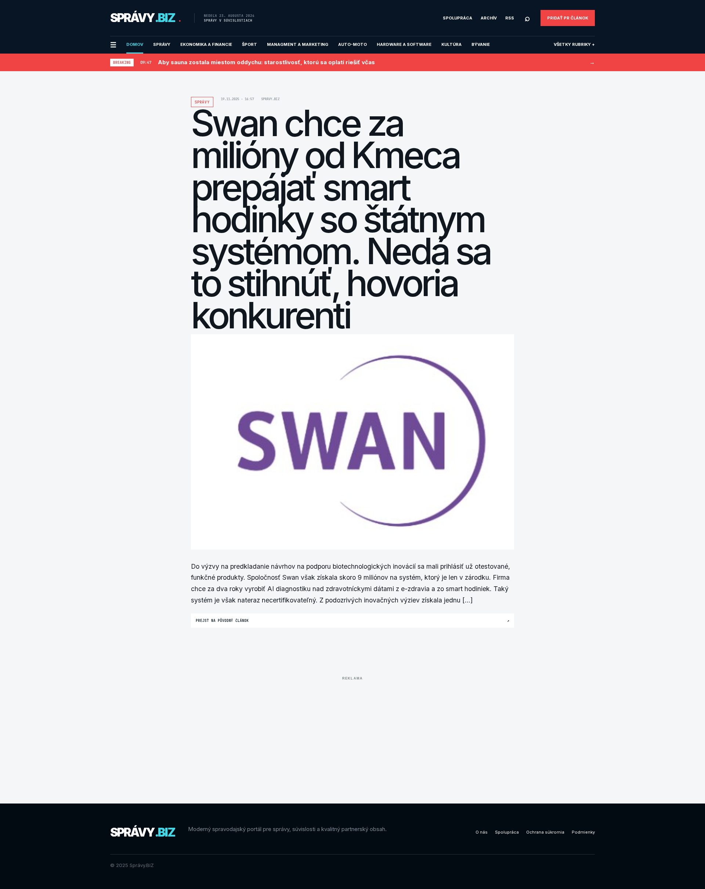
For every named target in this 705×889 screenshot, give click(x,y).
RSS (509, 18)
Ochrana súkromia (545, 832)
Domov (134, 44)
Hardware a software (404, 44)
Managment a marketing (297, 44)
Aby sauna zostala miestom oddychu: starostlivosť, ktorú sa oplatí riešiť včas (266, 62)
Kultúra (451, 44)
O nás (482, 832)
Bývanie (480, 44)
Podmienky (583, 832)
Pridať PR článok (567, 18)
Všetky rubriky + (574, 44)
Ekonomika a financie (206, 44)
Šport (249, 44)
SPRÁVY (161, 44)
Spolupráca (457, 18)
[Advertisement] (352, 734)
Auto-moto (352, 44)
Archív (489, 18)
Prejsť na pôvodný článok (352, 620)
